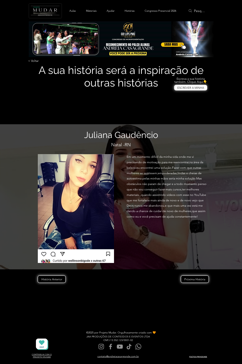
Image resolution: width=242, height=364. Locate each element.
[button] (72, 11)
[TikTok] (129, 346)
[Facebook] (110, 346)
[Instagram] (101, 346)
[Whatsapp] (138, 346)
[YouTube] (119, 346)
